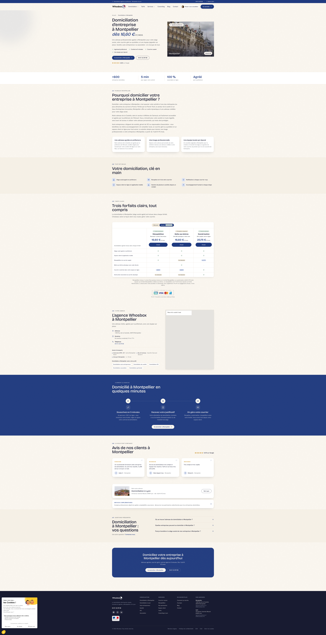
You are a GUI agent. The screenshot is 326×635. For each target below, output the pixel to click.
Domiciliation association (120, 368)
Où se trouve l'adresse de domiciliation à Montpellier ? (174, 519)
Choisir (158, 245)
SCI (141, 610)
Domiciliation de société (140, 364)
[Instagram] (117, 612)
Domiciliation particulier (135, 368)
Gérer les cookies (209, 628)
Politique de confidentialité (186, 628)
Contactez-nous (130, 534)
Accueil (114, 15)
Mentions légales (172, 628)
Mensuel (155, 225)
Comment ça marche (183, 600)
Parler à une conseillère (191, 6)
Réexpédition (161, 603)
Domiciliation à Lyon (145, 603)
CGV (196, 628)
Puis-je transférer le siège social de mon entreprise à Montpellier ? (178, 531)
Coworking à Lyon (163, 613)
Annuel (166, 225)
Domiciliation (132, 6)
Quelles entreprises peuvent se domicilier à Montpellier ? (175, 525)
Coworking (161, 6)
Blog (168, 6)
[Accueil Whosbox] (119, 7)
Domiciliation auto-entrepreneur (122, 364)
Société (142, 608)
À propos (179, 603)
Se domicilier (206, 6)
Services (150, 6)
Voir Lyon (206, 491)
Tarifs (143, 6)
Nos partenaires (162, 605)
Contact (175, 6)
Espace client (211, 1)
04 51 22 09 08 (199, 1)
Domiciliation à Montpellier (147, 600)
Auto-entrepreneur (145, 605)
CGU (201, 628)
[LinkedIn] (121, 612)
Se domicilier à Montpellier (122, 58)
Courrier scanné (162, 600)
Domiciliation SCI (154, 364)
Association (143, 613)
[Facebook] (113, 612)
